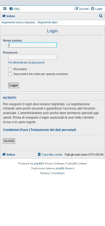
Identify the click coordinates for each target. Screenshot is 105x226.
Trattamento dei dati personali (53, 130)
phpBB (38, 163)
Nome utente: (12, 40)
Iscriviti (9, 141)
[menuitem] (14, 9)
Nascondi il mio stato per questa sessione (40, 74)
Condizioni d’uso (15, 130)
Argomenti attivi (47, 22)
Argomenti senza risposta (18, 22)
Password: (10, 52)
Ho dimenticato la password (26, 62)
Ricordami (20, 69)
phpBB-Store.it (65, 168)
